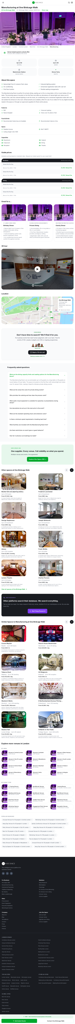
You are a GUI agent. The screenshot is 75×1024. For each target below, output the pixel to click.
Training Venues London (8, 954)
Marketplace (42, 885)
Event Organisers (6, 903)
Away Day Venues (6, 951)
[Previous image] (3, 482)
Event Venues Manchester (61, 977)
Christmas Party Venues (44, 943)
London (15, 47)
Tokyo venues (5, 1005)
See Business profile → (66, 160)
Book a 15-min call (38, 352)
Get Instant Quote (20, 1021)
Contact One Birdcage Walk (55, 1021)
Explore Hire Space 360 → (37, 459)
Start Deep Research (38, 611)
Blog (3, 917)
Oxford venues (5, 989)
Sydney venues (5, 1011)
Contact (4, 926)
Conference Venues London (8, 940)
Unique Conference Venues (8, 943)
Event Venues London (7, 957)
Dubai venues (5, 1002)
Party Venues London (43, 946)
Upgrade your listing (44, 919)
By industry (5, 891)
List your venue (43, 894)
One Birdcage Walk (9, 10)
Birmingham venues (26, 977)
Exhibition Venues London (8, 963)
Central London (23, 47)
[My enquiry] (72, 2)
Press (3, 924)
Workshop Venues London (44, 966)
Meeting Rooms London (44, 951)
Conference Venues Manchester (46, 977)
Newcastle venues (14, 986)
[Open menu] (3, 2)
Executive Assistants (7, 905)
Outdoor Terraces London (8, 969)
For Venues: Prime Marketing (46, 889)
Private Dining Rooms (7, 948)
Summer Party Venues (7, 946)
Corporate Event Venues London (46, 957)
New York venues (6, 996)
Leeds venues (23, 980)
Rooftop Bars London (43, 948)
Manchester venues (15, 977)
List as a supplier (43, 896)
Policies (4, 928)
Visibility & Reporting (7, 889)
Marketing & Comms (7, 908)
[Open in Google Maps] (37, 310)
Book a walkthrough (7, 894)
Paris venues (5, 999)
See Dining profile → (67, 180)
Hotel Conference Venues (44, 940)
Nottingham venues (25, 986)
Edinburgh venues (6, 980)
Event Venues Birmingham (45, 983)
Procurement (5, 901)
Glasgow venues (6, 983)
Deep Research (43, 882)
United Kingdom (6, 47)
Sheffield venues (14, 989)
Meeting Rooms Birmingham (59, 983)
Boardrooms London (43, 954)
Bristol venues (15, 980)
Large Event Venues (43, 963)
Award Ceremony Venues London (46, 960)
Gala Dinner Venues (6, 960)
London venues (5, 977)
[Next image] (24, 482)
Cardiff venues (5, 986)
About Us (4, 914)
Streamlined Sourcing (7, 885)
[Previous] (66, 470)
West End (32, 47)
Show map (45, 10)
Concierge (41, 887)
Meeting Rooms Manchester (45, 980)
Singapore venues (6, 1008)
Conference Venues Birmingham (61, 980)
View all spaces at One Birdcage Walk (13, 589)
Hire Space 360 (6, 882)
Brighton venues (25, 983)
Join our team (42, 914)
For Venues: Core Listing (45, 891)
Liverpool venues (15, 983)
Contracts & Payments (7, 887)
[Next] (72, 470)
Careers (4, 921)
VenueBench (5, 919)
